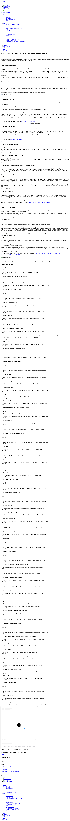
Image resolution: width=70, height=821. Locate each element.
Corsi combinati (9, 27)
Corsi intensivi (9, 29)
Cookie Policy (10, 773)
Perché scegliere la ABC (11, 19)
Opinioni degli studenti (11, 22)
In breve (8, 17)
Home (4, 14)
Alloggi (5, 47)
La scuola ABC (6, 16)
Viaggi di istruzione (10, 36)
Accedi (2, 764)
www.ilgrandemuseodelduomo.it (28, 121)
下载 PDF (3, 754)
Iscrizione (5, 50)
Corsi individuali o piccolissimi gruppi (14, 28)
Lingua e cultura (9, 31)
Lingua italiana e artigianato (12, 38)
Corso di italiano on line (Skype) (13, 39)
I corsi (4, 23)
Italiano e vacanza (10, 35)
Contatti (5, 45)
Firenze (4, 1)
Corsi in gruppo (9, 25)
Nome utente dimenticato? (9, 768)
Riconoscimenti (9, 18)
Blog (4, 44)
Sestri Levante (6, 2)
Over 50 (8, 30)
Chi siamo (8, 20)
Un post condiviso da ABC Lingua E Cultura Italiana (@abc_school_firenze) (19, 746)
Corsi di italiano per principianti (13, 33)
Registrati (5, 769)
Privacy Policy (3, 773)
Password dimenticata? (8, 766)
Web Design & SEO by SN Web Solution (10, 771)
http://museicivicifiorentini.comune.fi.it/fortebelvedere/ (39, 202)
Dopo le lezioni (6, 46)
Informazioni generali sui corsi (12, 24)
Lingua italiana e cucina (11, 34)
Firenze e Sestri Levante (11, 40)
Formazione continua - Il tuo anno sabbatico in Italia (17, 812)
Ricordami (3, 763)
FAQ (4, 49)
